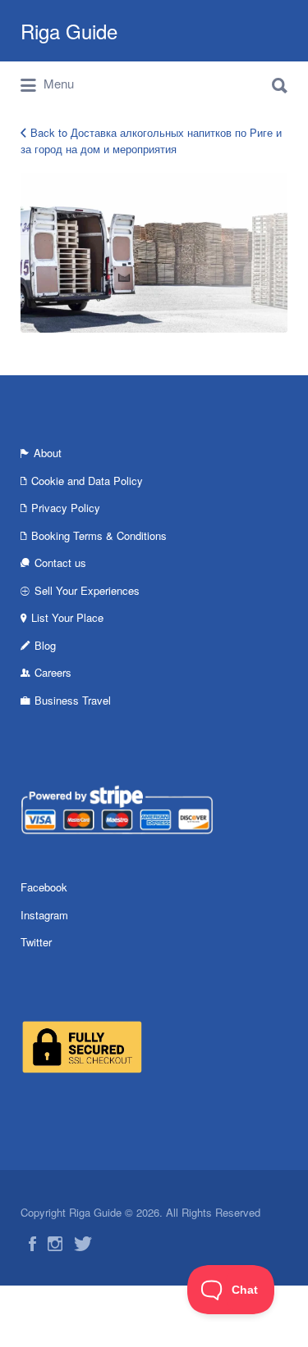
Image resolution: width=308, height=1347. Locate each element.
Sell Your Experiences (87, 590)
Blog (45, 645)
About (48, 452)
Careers (52, 672)
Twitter (36, 942)
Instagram (44, 915)
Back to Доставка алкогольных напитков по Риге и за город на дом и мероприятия (151, 140)
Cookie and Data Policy (87, 480)
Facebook (44, 887)
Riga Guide (69, 30)
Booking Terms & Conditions (99, 535)
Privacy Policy (65, 507)
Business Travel (72, 700)
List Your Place (67, 617)
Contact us (60, 562)
